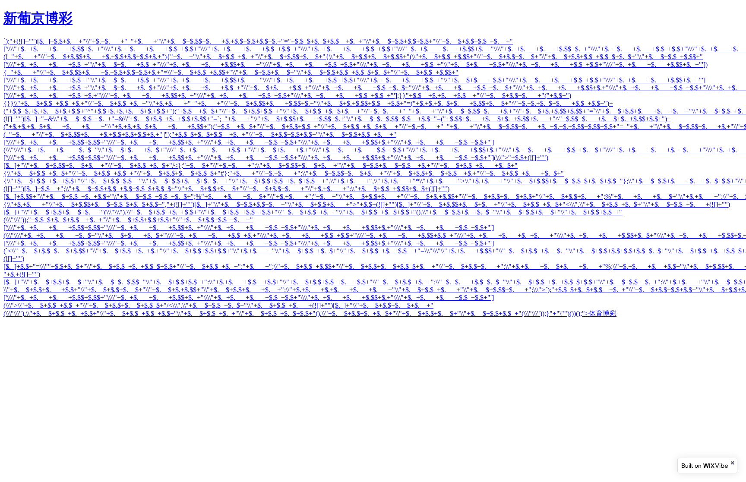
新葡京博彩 (38, 18)
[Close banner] (733, 463)
